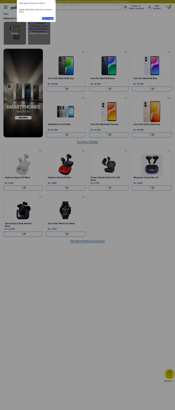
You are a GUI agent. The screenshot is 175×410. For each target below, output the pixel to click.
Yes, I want (48, 36)
